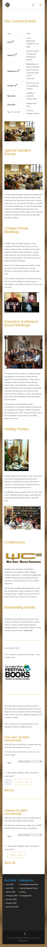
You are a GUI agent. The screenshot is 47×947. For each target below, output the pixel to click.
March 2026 (10, 892)
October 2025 (11, 903)
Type (9, 763)
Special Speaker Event (28, 888)
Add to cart (23, 782)
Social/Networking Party (29, 884)
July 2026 (9, 884)
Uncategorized (25, 896)
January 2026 (11, 899)
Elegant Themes (23, 938)
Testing (23, 892)
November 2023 (12, 907)
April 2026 (10, 888)
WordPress (23, 941)
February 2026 (11, 896)
